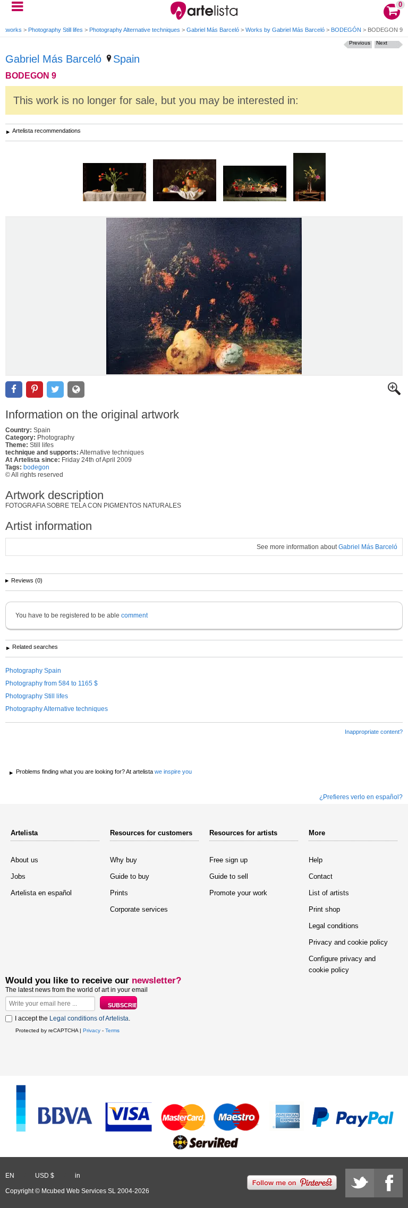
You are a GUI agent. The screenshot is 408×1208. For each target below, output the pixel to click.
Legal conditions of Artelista (89, 1018)
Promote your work (238, 893)
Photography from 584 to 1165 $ (51, 683)
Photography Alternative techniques (134, 30)
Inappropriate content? (374, 732)
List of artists (329, 893)
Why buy (123, 860)
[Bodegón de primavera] (254, 184)
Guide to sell (228, 876)
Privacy (91, 1030)
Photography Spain (33, 670)
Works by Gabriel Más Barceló (285, 30)
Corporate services (139, 909)
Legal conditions (334, 926)
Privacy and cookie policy (348, 942)
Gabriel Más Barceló (212, 30)
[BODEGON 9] (204, 296)
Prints (119, 893)
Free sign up (228, 860)
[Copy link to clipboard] (75, 389)
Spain (126, 59)
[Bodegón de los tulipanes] (114, 182)
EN (9, 1175)
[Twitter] (359, 1183)
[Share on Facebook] (13, 389)
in (77, 1175)
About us (24, 860)
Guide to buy (129, 876)
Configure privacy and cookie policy (342, 964)
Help (315, 860)
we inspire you (173, 771)
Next (381, 43)
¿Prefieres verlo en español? (361, 797)
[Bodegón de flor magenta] (309, 177)
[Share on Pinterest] (34, 389)
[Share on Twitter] (55, 389)
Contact (321, 876)
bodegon (36, 467)
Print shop (324, 909)
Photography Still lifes (55, 30)
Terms (112, 1030)
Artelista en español (41, 893)
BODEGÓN (346, 30)
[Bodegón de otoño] (184, 181)
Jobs (18, 876)
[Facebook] (388, 1183)
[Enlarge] (394, 393)
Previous (359, 43)
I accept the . (72, 1018)
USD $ (44, 1175)
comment (134, 615)
